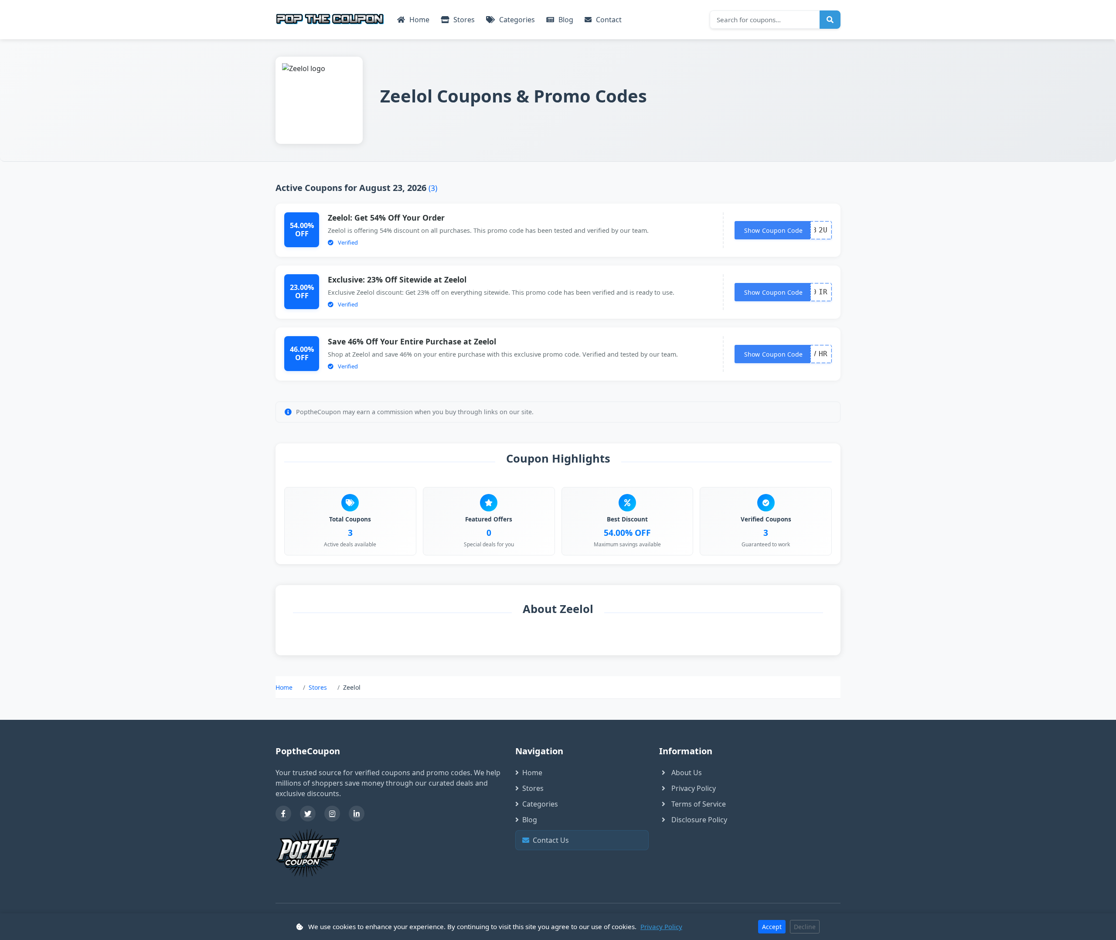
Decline (805, 927)
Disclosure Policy (699, 819)
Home (418, 19)
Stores (463, 19)
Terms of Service (698, 804)
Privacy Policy (693, 788)
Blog (565, 19)
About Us (686, 772)
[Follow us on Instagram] (332, 813)
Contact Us (584, 840)
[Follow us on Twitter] (308, 813)
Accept (772, 927)
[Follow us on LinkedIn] (356, 813)
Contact (608, 19)
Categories (516, 19)
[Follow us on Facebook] (283, 813)
